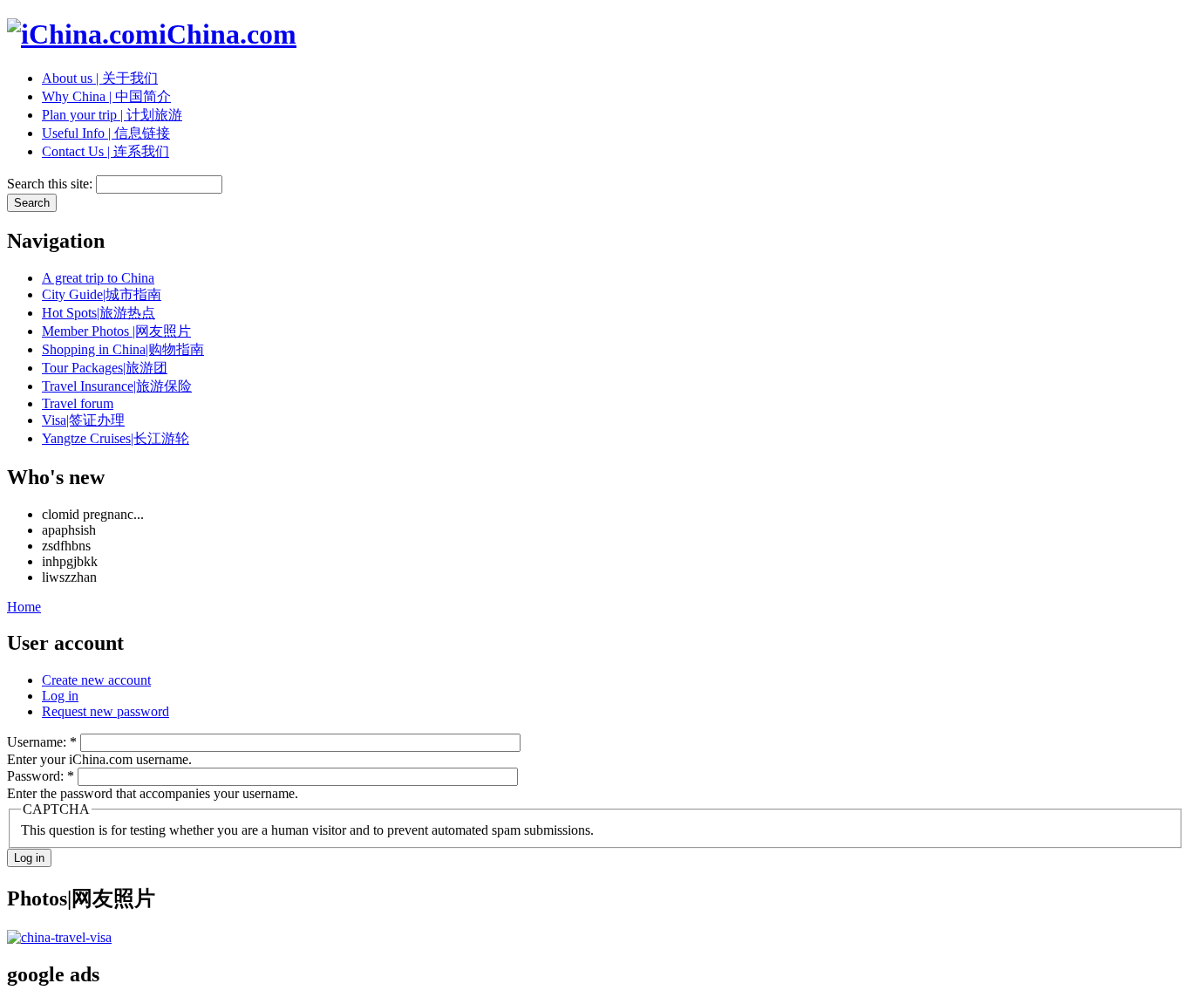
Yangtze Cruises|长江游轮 (115, 438)
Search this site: (51, 183)
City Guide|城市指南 (101, 294)
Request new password (105, 711)
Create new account (96, 680)
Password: (40, 775)
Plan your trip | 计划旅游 (112, 114)
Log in (60, 695)
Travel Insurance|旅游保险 (117, 386)
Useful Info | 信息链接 (106, 133)
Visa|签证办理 (83, 420)
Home (24, 606)
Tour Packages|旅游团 (104, 367)
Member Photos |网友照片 (116, 331)
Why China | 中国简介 (106, 96)
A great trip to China (98, 277)
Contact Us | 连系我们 (105, 151)
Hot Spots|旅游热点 (98, 312)
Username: (42, 741)
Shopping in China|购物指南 (123, 349)
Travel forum (77, 403)
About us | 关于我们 (100, 78)
